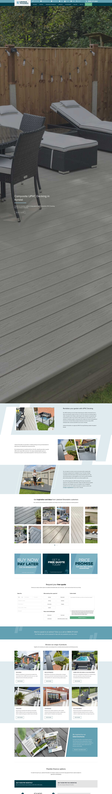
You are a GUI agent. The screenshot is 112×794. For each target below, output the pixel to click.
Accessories (68, 4)
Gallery (75, 4)
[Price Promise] (84, 564)
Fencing (41, 4)
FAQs (62, 1)
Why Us (81, 4)
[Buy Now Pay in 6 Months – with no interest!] (27, 564)
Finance (67, 1)
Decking (35, 4)
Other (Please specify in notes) (62, 618)
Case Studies (55, 1)
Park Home (62, 615)
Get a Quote (88, 4)
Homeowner (49, 615)
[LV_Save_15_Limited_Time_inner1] (56, 564)
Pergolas (62, 604)
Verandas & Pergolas (51, 4)
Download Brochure (45, 1)
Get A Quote (36, 1)
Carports (60, 4)
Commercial (49, 618)
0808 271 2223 (93, 1)
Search (79, 1)
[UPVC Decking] (27, 515)
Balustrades (62, 597)
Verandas (62, 600)
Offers (73, 1)
